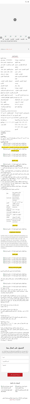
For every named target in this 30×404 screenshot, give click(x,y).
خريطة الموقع (13, 399)
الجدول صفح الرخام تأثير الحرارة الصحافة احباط (6, 390)
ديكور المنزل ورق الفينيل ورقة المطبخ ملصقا (21, 390)
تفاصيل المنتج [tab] (14, 56)
